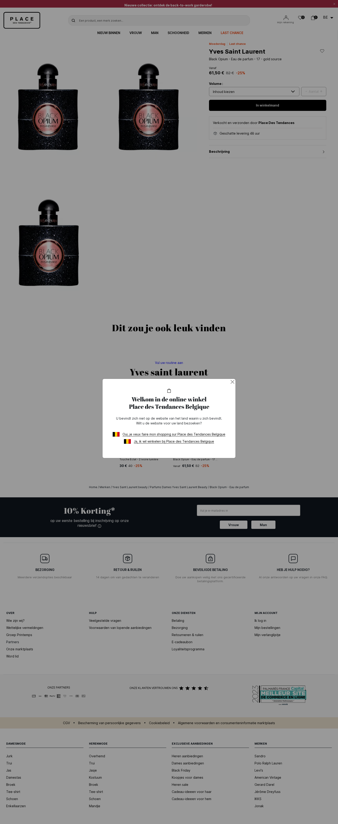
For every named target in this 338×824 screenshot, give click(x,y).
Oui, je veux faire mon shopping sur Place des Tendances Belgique (174, 434)
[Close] (232, 382)
